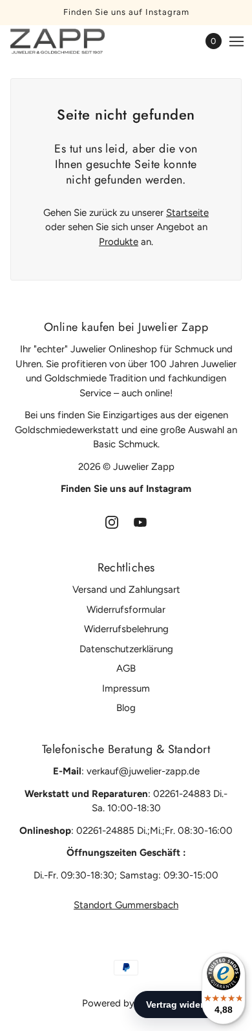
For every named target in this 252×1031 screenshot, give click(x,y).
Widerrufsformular (126, 609)
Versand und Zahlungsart (126, 589)
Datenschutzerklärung (126, 649)
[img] (112, 522)
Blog (126, 708)
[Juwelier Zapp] (68, 41)
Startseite (187, 212)
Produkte (118, 242)
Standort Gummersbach (126, 905)
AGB (126, 668)
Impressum (126, 688)
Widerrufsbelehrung (126, 629)
